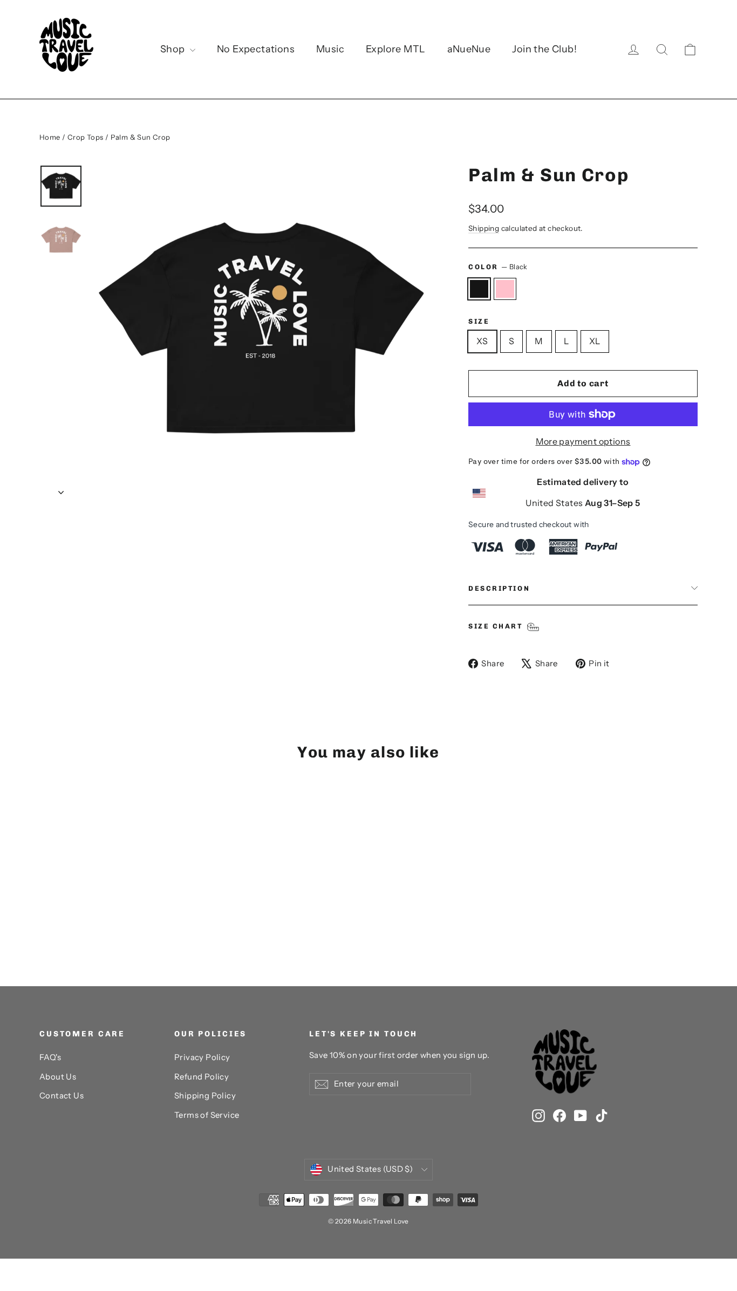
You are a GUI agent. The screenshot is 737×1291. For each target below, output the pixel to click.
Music (330, 49)
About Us (57, 1077)
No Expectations (256, 49)
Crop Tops (85, 137)
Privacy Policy (202, 1057)
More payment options (583, 441)
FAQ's (50, 1057)
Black (479, 289)
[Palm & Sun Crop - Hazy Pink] (59, 930)
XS (482, 341)
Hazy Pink (505, 289)
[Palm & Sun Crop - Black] (46, 930)
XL (594, 341)
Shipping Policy (205, 1096)
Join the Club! (544, 49)
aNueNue (469, 49)
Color (498, 267)
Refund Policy (201, 1077)
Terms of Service (206, 1115)
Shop (173, 49)
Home (49, 137)
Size (478, 321)
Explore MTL (395, 49)
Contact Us (61, 1096)
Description (499, 588)
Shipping (483, 228)
